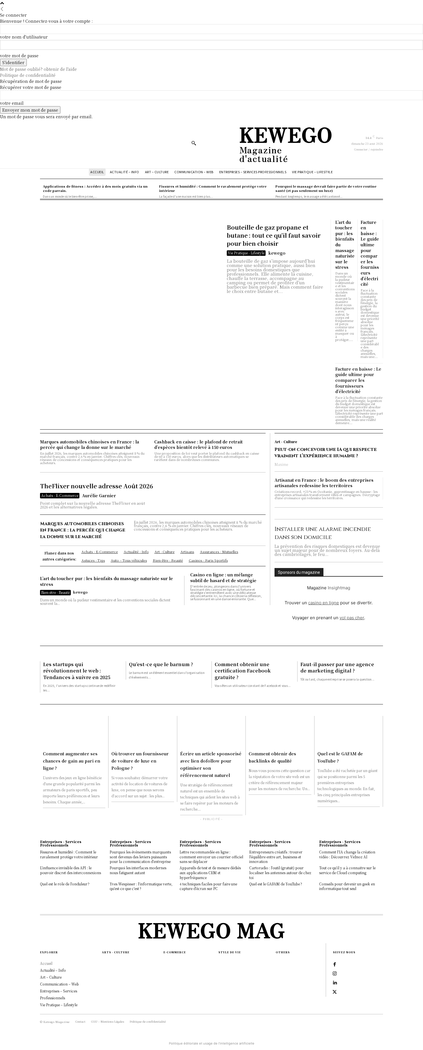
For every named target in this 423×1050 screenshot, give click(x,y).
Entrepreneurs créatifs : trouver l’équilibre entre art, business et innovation (275, 856)
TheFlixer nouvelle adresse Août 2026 (96, 486)
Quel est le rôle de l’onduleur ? (64, 883)
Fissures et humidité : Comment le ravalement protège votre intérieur (69, 854)
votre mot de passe (19, 55)
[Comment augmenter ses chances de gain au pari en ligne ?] (74, 731)
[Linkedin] (334, 983)
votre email (12, 103)
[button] (193, 143)
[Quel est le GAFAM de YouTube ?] (348, 731)
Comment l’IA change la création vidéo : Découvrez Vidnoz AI (347, 854)
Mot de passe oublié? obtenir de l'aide (38, 69)
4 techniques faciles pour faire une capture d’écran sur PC (208, 886)
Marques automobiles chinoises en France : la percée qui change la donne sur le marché (89, 444)
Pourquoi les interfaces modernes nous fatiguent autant (138, 870)
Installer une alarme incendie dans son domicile (323, 533)
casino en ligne (323, 602)
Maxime (281, 464)
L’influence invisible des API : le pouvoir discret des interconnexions (70, 870)
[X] (334, 992)
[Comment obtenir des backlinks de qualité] (280, 731)
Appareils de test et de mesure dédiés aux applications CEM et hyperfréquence (210, 872)
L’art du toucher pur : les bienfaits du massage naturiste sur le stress (106, 581)
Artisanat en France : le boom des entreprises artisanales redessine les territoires (324, 483)
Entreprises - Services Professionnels (60, 843)
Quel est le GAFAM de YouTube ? (275, 883)
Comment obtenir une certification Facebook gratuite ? (243, 671)
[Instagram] (334, 973)
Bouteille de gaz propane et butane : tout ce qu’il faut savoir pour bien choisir (274, 235)
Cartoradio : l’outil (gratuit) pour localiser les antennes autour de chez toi (280, 872)
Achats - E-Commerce (59, 495)
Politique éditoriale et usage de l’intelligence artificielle (211, 1043)
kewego (276, 253)
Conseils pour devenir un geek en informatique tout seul (347, 886)
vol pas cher (352, 617)
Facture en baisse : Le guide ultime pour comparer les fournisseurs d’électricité (370, 253)
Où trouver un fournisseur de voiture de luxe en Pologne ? (140, 761)
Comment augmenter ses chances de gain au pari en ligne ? (71, 761)
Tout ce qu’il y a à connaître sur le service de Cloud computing (347, 870)
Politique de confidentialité (28, 75)
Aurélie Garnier (99, 495)
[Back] (2, 9)
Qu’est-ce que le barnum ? (161, 664)
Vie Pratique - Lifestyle (246, 252)
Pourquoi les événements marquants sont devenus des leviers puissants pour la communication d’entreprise (140, 856)
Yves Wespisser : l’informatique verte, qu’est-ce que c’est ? (141, 886)
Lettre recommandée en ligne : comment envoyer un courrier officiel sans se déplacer (211, 856)
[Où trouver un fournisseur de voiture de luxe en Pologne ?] (142, 731)
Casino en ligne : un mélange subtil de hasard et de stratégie (223, 577)
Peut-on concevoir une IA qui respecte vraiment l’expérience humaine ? (326, 452)
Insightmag (339, 587)
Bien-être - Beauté (55, 592)
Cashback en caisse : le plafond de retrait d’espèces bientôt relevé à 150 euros (198, 444)
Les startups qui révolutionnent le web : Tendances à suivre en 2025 (76, 671)
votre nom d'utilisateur (24, 37)
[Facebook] (334, 964)
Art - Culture (286, 441)
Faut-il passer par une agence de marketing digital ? (337, 667)
